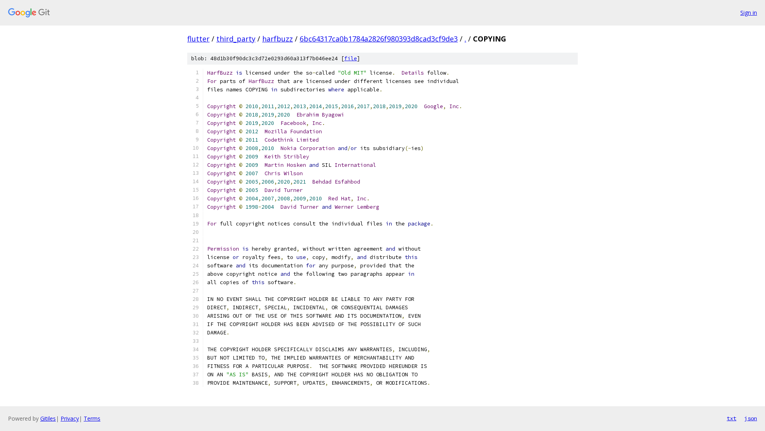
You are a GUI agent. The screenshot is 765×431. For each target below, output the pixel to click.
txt (731, 418)
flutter (198, 38)
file (350, 58)
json (750, 418)
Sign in (748, 12)
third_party (235, 38)
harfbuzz (277, 38)
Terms (92, 418)
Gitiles (48, 418)
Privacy (70, 418)
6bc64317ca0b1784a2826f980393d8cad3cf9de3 (379, 38)
